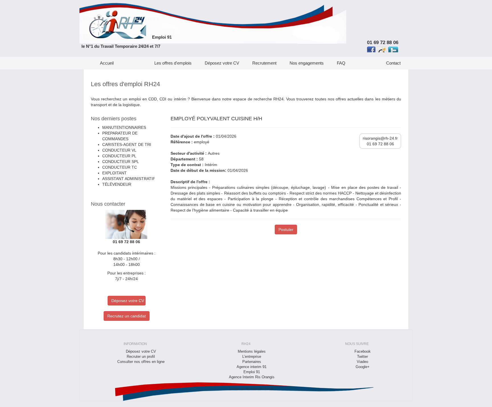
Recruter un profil (141, 357)
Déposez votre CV (222, 63)
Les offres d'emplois (173, 63)
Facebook (362, 352)
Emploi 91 (162, 37)
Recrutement (264, 63)
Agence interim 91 (251, 367)
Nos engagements (307, 63)
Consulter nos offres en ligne (141, 362)
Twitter (362, 357)
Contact (393, 63)
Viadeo (362, 362)
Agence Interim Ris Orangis (251, 377)
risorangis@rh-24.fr (380, 138)
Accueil (107, 63)
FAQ (341, 63)
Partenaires (251, 362)
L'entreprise (251, 357)
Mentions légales (252, 352)
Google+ (363, 367)
